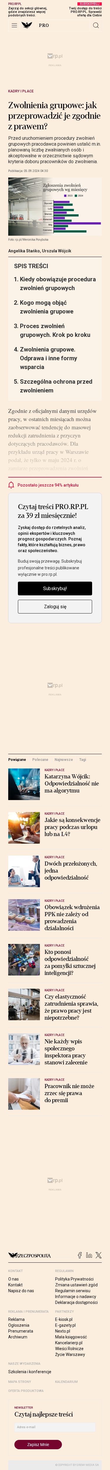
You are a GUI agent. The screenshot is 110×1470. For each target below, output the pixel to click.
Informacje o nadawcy (75, 1296)
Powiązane (17, 760)
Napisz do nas (21, 1290)
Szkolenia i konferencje (29, 1371)
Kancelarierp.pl (68, 1342)
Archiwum (17, 1337)
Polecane (40, 760)
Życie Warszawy (70, 1354)
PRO (44, 25)
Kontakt (15, 1285)
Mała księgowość (71, 1337)
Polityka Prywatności (74, 1279)
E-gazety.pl (65, 1325)
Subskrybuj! (55, 588)
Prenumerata (20, 1331)
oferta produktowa (26, 1391)
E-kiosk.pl (63, 1319)
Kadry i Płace (21, 91)
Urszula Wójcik (56, 251)
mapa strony (19, 1382)
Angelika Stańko (24, 251)
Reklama (16, 1319)
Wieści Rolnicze (69, 1348)
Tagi (82, 760)
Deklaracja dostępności (76, 1302)
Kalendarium (66, 1382)
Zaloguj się (55, 606)
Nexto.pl (62, 1331)
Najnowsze (64, 760)
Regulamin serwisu (72, 1290)
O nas (13, 1279)
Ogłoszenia (18, 1325)
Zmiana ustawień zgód (76, 1285)
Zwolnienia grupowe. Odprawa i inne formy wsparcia (48, 358)
